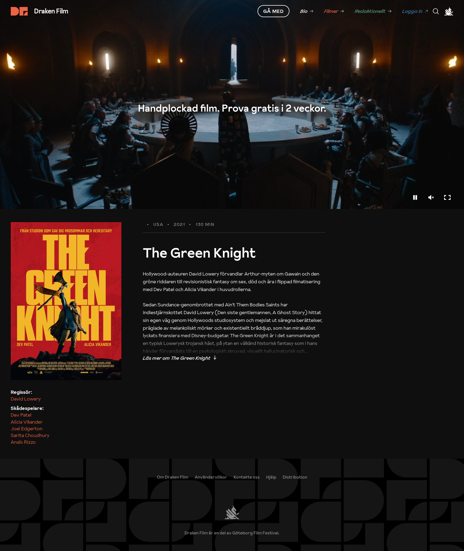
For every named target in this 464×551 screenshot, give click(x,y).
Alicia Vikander (27, 421)
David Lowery (26, 398)
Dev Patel (21, 415)
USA (158, 224)
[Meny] (436, 11)
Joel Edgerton (26, 428)
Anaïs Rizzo (23, 442)
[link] (306, 11)
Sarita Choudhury (30, 435)
